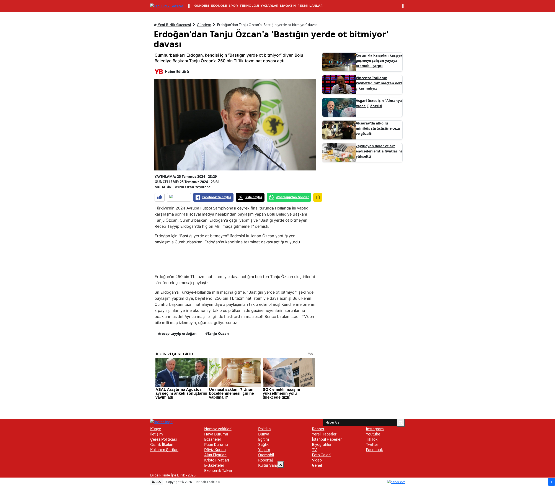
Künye (155, 429)
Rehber (318, 429)
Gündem (204, 24)
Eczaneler (212, 439)
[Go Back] (551, 482)
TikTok (371, 439)
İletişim (156, 434)
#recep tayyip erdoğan (177, 333)
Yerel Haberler (324, 434)
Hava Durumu (216, 434)
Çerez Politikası (163, 439)
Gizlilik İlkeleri (161, 444)
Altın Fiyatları (215, 455)
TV (314, 449)
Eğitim (263, 439)
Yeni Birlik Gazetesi (174, 24)
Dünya (263, 434)
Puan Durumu (216, 444)
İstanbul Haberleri (327, 439)
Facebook (374, 449)
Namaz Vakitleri (218, 429)
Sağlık (263, 444)
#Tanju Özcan (217, 333)
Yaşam (264, 449)
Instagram (375, 429)
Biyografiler (321, 444)
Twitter (372, 444)
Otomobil (266, 455)
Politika (264, 429)
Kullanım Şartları (164, 449)
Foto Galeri (321, 455)
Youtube (373, 434)
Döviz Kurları (215, 449)
